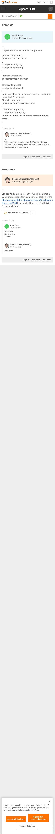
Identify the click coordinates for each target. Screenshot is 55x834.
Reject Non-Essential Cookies (38, 818)
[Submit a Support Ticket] (50, 16)
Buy (39, 2)
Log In (45, 2)
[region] (27, 816)
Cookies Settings (27, 826)
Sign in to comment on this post (37, 156)
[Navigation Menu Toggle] (4, 9)
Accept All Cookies (15, 819)
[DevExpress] (10, 2)
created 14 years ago (22, 38)
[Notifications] (51, 2)
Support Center (27, 9)
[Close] (50, 801)
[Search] (50, 9)
